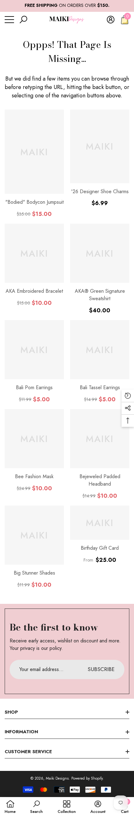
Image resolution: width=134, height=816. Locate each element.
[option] (67, 5)
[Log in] (110, 19)
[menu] (9, 19)
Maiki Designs (57, 778)
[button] (23, 19)
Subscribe (101, 669)
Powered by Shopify (87, 778)
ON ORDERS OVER (67, 5)
